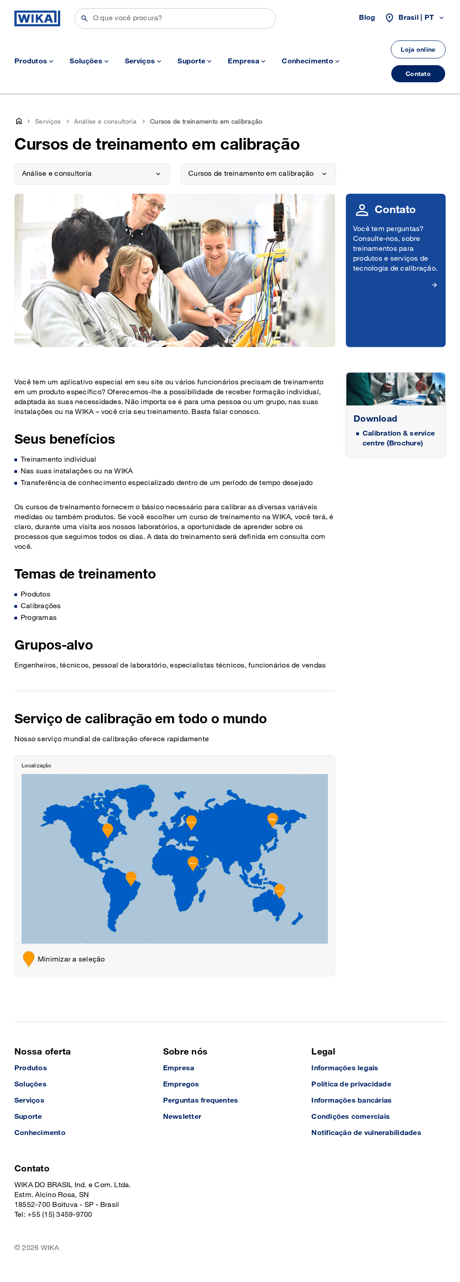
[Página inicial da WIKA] (37, 18)
